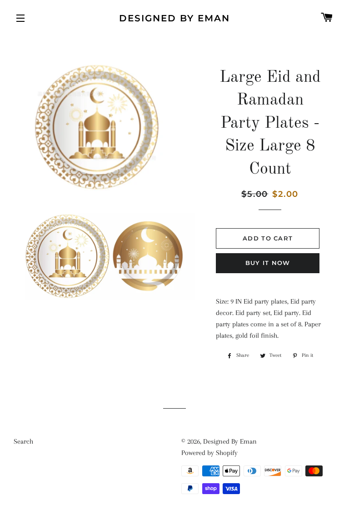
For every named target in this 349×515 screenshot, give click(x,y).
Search (23, 441)
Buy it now (267, 262)
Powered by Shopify (209, 453)
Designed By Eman (174, 18)
